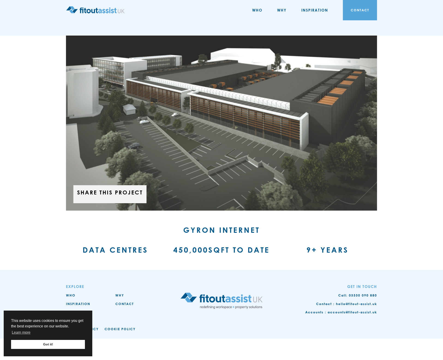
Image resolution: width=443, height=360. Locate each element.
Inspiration (314, 10)
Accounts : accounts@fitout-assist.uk (341, 312)
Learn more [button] (21, 332)
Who (257, 10)
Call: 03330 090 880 (357, 295)
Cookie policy (120, 329)
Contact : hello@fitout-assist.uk (346, 304)
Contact (360, 10)
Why (282, 10)
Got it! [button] (48, 344)
